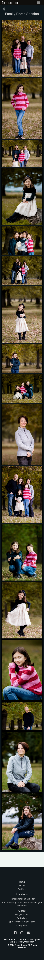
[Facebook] (15, 933)
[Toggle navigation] (38, 2)
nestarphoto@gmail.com (23, 921)
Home (22, 885)
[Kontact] (28, 933)
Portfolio (22, 889)
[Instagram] (22, 933)
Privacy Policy (22, 925)
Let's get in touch (22, 914)
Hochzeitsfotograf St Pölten (22, 899)
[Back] (4, 9)
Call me (23, 918)
